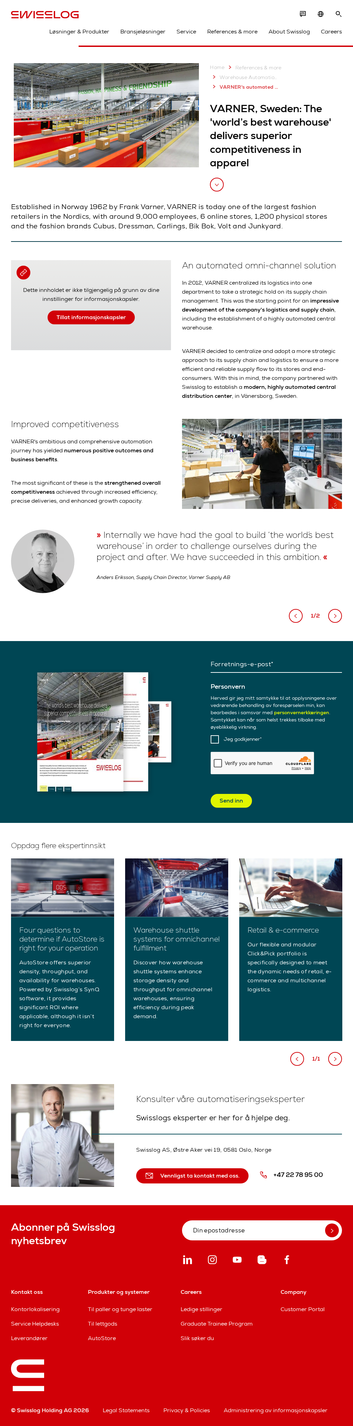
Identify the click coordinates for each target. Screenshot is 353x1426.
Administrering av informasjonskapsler (275, 1410)
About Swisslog (289, 31)
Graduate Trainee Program (217, 1323)
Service (186, 31)
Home (217, 67)
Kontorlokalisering (35, 1309)
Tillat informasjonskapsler (91, 317)
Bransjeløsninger (142, 31)
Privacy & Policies (186, 1410)
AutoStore (102, 1338)
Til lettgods (102, 1323)
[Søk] (338, 14)
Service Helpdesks (35, 1323)
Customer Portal (303, 1309)
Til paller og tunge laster (120, 1309)
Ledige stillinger (201, 1309)
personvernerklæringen (301, 712)
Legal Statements (126, 1410)
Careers (331, 31)
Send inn (231, 800)
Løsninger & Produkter (79, 31)
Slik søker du (197, 1338)
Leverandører (29, 1338)
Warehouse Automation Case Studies (249, 77)
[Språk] (320, 14)
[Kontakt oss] (302, 14)
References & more (232, 31)
